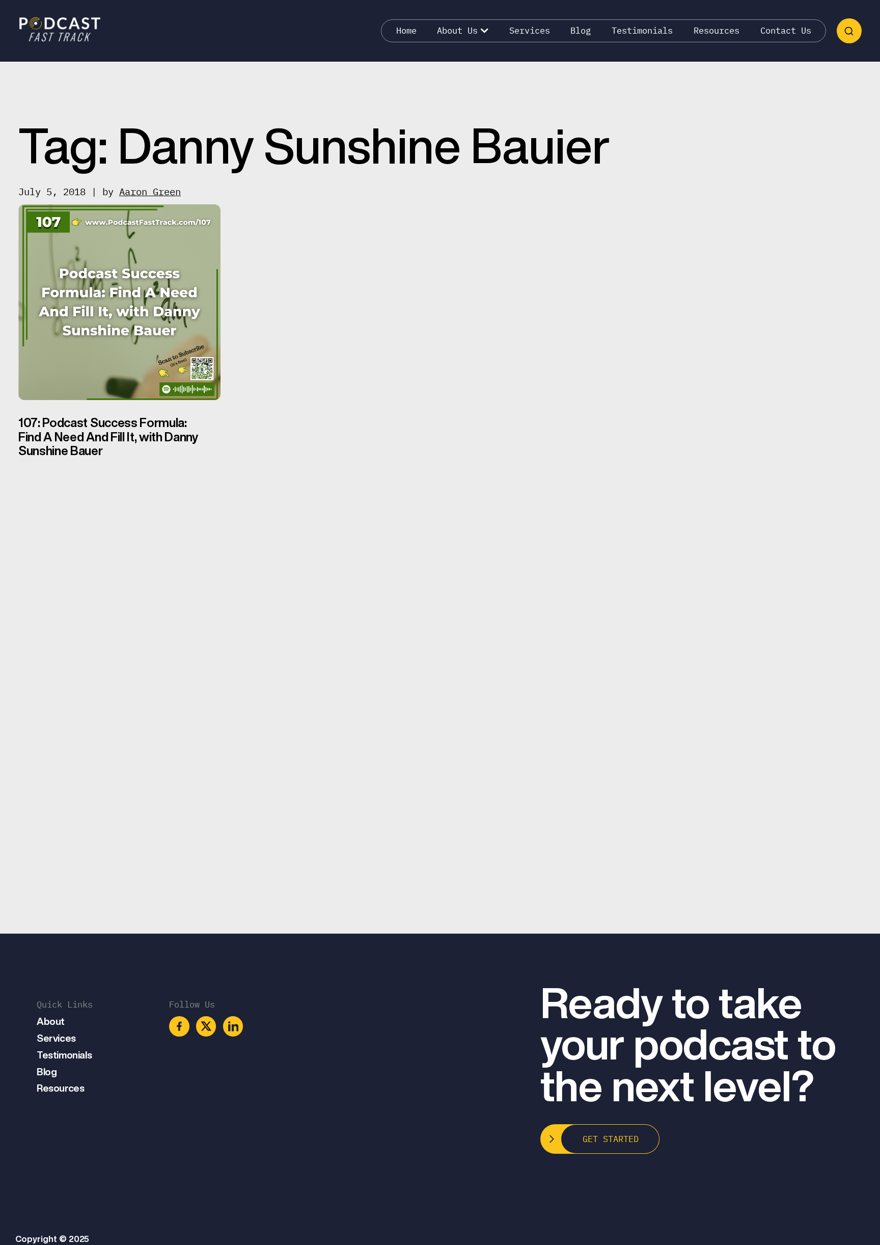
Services (529, 30)
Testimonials (642, 30)
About (51, 1021)
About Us (457, 30)
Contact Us (785, 30)
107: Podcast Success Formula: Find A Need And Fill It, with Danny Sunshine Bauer (108, 436)
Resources (716, 30)
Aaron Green (150, 191)
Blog (580, 30)
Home (406, 30)
